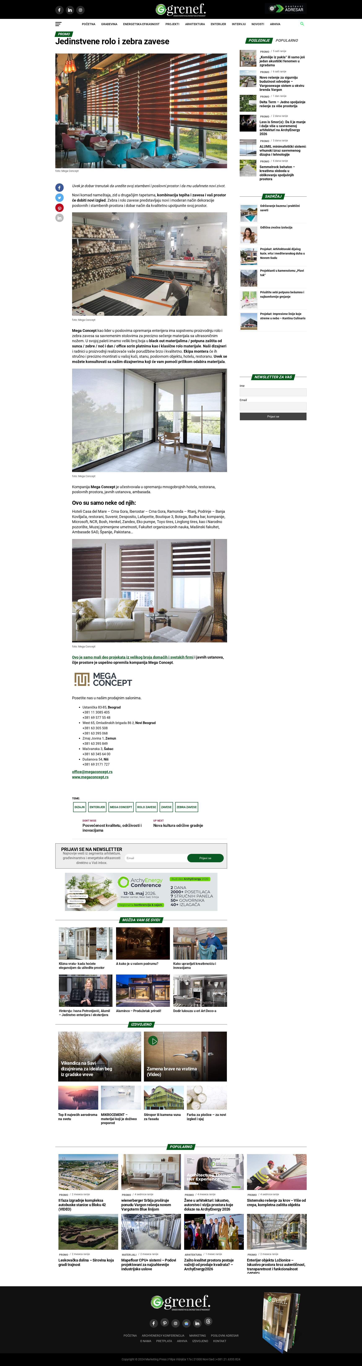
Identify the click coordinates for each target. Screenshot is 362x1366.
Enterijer (218, 24)
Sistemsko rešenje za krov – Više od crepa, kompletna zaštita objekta (276, 1202)
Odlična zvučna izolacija (276, 227)
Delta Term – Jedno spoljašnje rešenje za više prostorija (282, 104)
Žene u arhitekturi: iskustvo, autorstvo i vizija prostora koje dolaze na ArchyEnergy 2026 (208, 1204)
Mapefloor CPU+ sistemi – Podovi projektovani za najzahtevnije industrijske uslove (148, 1264)
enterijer (97, 807)
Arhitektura (195, 24)
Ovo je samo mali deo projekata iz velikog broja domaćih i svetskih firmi (133, 657)
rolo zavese (146, 807)
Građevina (109, 24)
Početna (88, 24)
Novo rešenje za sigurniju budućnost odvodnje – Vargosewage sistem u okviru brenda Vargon (282, 84)
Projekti (172, 24)
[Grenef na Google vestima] (186, 1323)
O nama (145, 1341)
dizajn (80, 807)
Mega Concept (121, 807)
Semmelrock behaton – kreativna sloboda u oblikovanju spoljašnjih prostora (277, 173)
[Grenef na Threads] (208, 1321)
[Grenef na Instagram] (175, 1323)
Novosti (258, 24)
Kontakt (219, 1341)
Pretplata (164, 1341)
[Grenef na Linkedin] (197, 1323)
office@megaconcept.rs (92, 772)
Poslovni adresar (225, 1335)
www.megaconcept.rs (90, 777)
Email (243, 400)
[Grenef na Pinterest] (59, 209)
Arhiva (275, 24)
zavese (166, 807)
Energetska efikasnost (141, 24)
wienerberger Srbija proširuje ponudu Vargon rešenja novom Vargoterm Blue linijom (146, 1204)
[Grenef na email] (59, 219)
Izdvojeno (200, 1341)
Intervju (239, 24)
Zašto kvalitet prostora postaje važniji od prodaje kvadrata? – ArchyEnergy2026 (209, 1264)
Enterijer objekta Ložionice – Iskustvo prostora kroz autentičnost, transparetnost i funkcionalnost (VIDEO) (276, 1267)
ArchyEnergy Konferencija (163, 1335)
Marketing (197, 1335)
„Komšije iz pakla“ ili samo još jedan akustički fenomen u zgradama (282, 61)
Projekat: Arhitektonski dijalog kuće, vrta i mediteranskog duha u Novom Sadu (282, 253)
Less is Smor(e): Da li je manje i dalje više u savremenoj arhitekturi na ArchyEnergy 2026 (283, 128)
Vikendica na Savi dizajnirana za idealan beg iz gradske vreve (86, 1068)
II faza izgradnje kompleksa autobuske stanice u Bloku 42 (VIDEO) (82, 1204)
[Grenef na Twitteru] (59, 198)
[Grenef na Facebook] (59, 188)
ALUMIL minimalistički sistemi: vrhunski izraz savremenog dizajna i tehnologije (283, 151)
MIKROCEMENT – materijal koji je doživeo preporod (119, 1119)
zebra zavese (187, 807)
